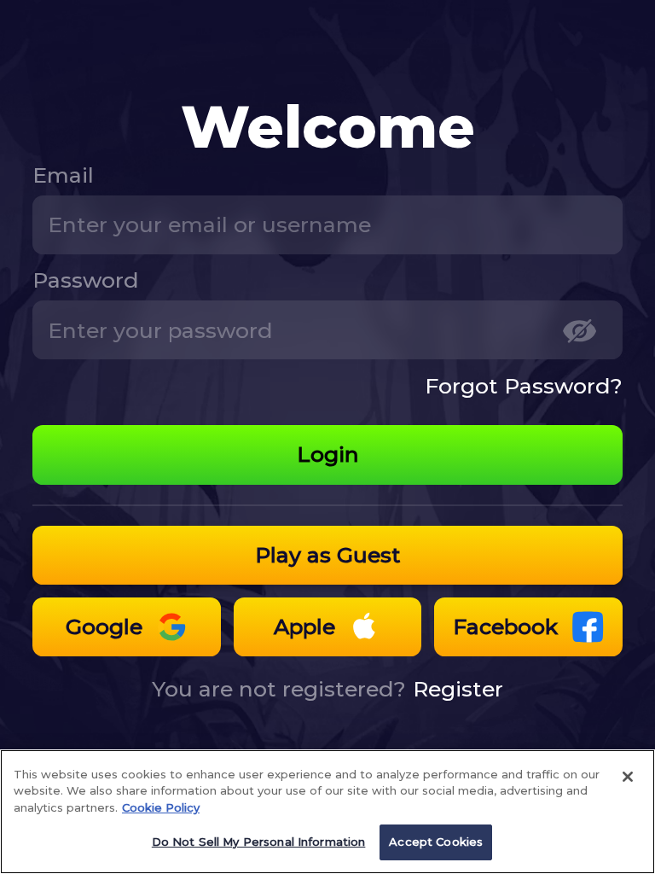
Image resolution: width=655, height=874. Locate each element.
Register (458, 689)
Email (63, 175)
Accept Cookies (436, 841)
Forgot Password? (524, 386)
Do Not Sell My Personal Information (259, 841)
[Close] (627, 776)
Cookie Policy (161, 807)
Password (85, 280)
